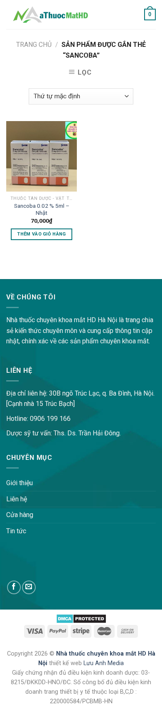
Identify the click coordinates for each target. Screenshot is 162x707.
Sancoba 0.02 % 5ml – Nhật (41, 209)
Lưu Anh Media (103, 663)
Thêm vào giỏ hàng (41, 234)
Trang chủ (34, 45)
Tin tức (16, 531)
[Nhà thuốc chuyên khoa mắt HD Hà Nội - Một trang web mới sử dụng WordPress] (50, 14)
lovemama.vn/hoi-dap (31, 273)
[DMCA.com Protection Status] (81, 618)
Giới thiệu (19, 483)
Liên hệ (16, 499)
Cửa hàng (19, 515)
